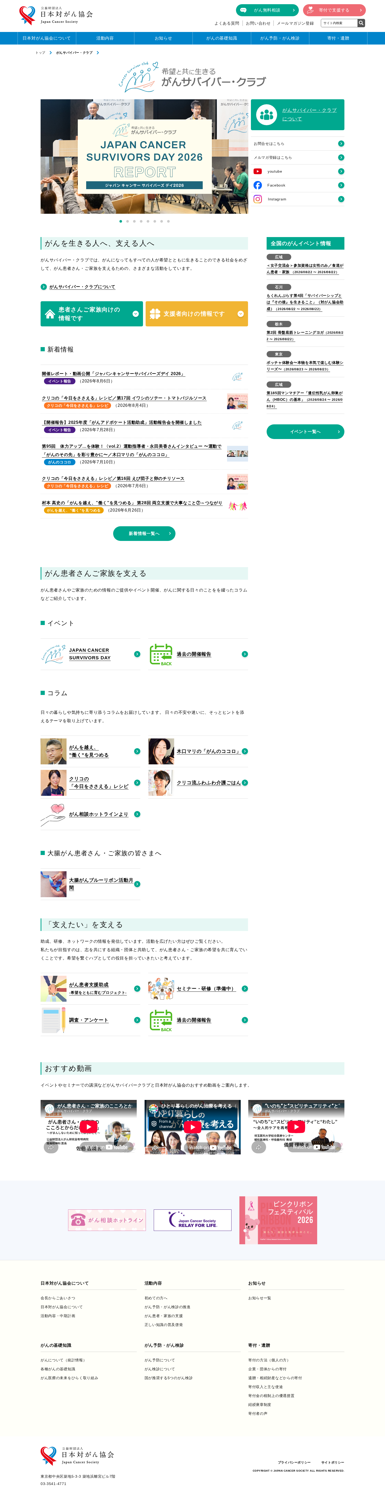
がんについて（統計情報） (64, 1360)
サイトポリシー (332, 1462)
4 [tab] (141, 221)
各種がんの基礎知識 (58, 1369)
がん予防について (160, 1360)
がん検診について (160, 1369)
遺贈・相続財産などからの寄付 (275, 1378)
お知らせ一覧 (259, 1298)
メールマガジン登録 (295, 23)
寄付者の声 (258, 1413)
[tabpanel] (144, 156)
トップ (40, 52)
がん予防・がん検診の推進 (168, 1307)
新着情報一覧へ (144, 533)
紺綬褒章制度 (259, 1404)
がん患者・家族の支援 (164, 1316)
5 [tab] (148, 221)
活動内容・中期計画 (58, 1316)
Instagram (277, 199)
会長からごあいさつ (58, 1298)
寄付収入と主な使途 (265, 1387)
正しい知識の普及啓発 (164, 1325)
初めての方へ (156, 1298)
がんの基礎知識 (221, 38)
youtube (275, 171)
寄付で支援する (334, 10)
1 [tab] (120, 221)
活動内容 (105, 38)
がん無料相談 (267, 10)
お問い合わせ (258, 23)
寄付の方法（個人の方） (269, 1360)
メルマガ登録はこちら (273, 157)
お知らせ (163, 38)
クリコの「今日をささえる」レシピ (77, 405)
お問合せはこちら (269, 143)
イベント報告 (59, 381)
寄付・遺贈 (338, 38)
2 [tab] (127, 221)
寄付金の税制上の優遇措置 (271, 1396)
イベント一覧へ (305, 431)
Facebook (276, 185)
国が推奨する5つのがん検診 (169, 1378)
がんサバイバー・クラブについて (83, 286)
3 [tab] (134, 221)
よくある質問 (226, 23)
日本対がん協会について (47, 38)
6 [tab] (154, 221)
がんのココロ (59, 462)
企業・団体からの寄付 (267, 1369)
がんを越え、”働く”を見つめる (74, 510)
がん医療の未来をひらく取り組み (69, 1378)
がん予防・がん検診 (280, 38)
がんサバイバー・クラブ (74, 52)
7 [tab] (161, 221)
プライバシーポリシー (294, 1462)
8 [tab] (168, 221)
